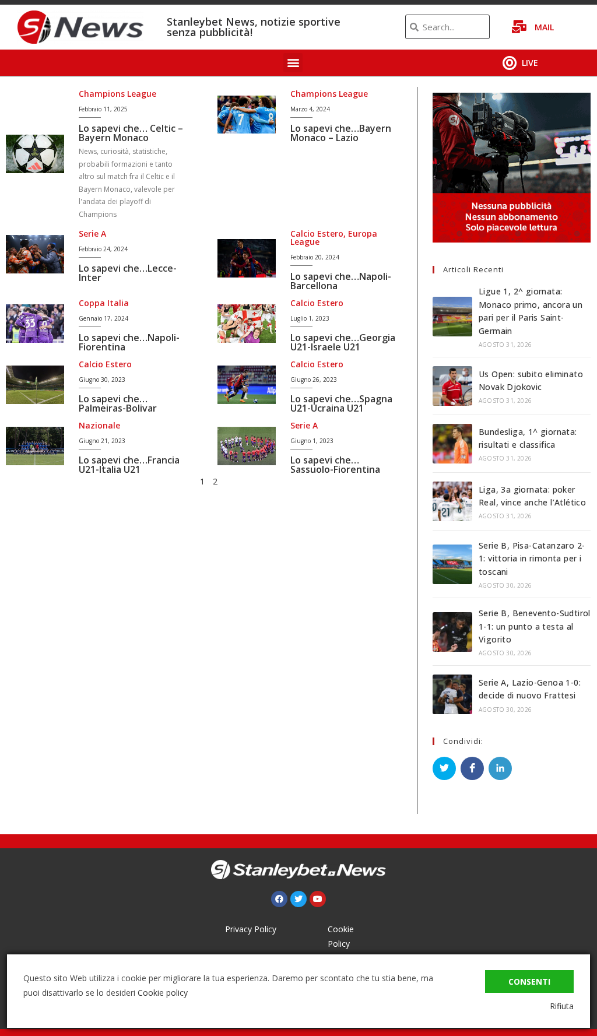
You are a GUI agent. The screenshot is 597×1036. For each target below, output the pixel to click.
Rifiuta (562, 1006)
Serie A (92, 233)
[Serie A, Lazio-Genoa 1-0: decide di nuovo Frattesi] (452, 694)
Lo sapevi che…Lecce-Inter (128, 273)
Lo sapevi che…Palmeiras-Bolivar (118, 403)
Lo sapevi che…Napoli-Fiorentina (129, 342)
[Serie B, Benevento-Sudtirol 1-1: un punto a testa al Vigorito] (452, 632)
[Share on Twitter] (444, 768)
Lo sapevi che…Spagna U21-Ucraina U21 (341, 403)
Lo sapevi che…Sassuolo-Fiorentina (335, 465)
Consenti (529, 981)
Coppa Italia (104, 302)
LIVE (530, 62)
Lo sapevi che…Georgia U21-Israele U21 (342, 342)
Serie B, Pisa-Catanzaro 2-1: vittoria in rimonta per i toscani (532, 558)
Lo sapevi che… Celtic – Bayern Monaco (131, 133)
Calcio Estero (316, 233)
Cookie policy (163, 992)
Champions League (117, 93)
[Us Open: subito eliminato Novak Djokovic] (452, 386)
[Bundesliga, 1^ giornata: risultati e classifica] (452, 443)
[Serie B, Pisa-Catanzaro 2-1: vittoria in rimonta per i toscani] (452, 564)
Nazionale (99, 425)
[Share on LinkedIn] (500, 768)
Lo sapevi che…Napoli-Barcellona (340, 281)
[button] (293, 62)
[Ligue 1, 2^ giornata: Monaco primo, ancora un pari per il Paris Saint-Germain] (452, 316)
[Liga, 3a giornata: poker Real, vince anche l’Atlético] (452, 501)
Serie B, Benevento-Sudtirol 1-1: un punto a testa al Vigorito (535, 626)
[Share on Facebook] (472, 768)
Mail (544, 27)
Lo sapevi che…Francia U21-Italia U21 (129, 465)
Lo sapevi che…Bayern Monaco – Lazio (340, 133)
